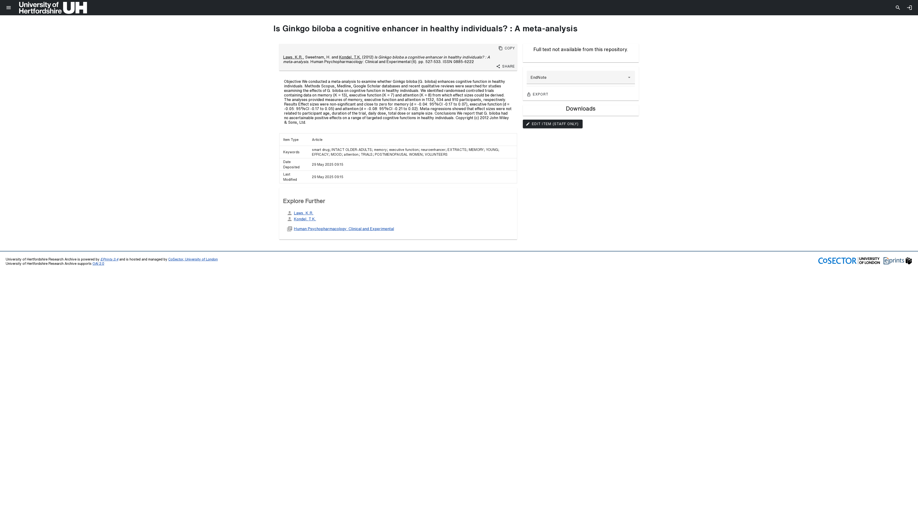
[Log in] (909, 7)
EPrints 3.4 (109, 259)
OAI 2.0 (98, 263)
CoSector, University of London (193, 259)
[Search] (898, 7)
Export (541, 94)
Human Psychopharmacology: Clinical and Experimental (344, 229)
